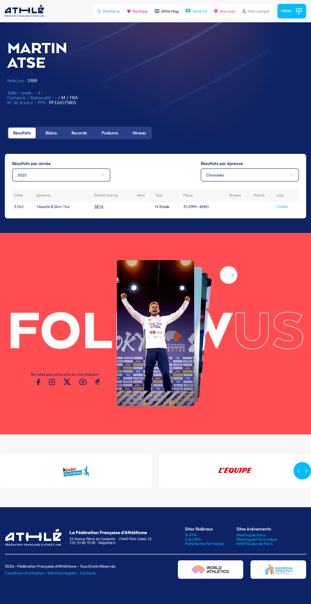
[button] (232, 275)
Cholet (282, 206)
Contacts (88, 573)
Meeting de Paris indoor (257, 539)
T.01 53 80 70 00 (82, 543)
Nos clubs (228, 11)
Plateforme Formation (204, 543)
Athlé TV (199, 11)
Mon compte (259, 11)
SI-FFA (191, 534)
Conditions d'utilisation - (26, 573)
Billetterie (111, 11)
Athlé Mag (170, 11)
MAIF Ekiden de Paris (254, 543)
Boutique (140, 11)
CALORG (193, 539)
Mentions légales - (64, 573)
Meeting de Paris (251, 534)
